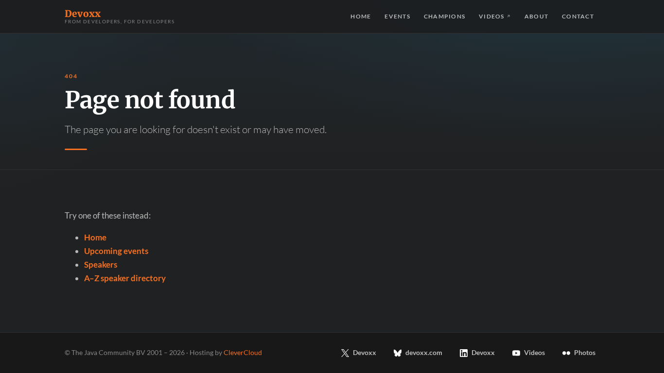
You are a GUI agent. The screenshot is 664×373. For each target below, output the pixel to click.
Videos (495, 16)
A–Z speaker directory (125, 278)
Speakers (100, 264)
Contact (578, 16)
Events (397, 16)
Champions (444, 16)
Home (360, 16)
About (536, 16)
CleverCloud (243, 352)
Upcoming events (116, 251)
